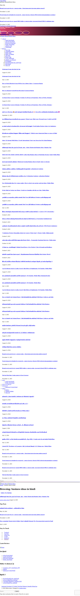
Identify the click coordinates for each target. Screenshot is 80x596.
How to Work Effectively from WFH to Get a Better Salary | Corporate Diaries (22, 83)
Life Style (7, 55)
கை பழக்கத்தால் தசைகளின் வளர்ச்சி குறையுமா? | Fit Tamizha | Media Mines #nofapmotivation (26, 275)
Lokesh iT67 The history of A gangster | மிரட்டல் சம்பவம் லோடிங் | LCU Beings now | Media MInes (26, 446)
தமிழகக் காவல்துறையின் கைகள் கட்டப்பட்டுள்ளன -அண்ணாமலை (18, 332)
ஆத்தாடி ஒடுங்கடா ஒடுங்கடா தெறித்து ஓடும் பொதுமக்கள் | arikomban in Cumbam (22, 168)
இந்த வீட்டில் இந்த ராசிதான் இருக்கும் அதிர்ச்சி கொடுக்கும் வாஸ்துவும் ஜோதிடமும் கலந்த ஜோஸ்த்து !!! (27, 261)
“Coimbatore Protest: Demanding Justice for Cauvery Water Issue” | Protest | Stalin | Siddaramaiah (27, 233)
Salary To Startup (9, 54)
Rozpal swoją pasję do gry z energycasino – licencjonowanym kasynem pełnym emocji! (22, 8)
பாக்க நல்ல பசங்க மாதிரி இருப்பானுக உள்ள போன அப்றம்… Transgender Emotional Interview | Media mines (29, 240)
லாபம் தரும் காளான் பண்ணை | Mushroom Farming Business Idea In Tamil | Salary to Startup (26, 161)
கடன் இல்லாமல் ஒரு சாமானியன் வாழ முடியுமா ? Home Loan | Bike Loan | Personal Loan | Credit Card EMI (29, 119)
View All (7, 65)
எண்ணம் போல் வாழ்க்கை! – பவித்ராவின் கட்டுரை (12, 508)
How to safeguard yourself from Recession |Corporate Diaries (18, 90)
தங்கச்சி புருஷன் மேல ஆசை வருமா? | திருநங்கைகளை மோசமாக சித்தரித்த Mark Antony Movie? (26, 254)
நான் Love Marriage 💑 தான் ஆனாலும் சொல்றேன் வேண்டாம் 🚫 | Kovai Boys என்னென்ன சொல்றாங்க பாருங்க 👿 (31, 112)
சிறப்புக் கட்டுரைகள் (10, 43)
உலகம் (3, 380)
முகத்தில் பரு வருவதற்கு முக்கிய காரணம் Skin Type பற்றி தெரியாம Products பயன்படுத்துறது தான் (26, 197)
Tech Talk (7, 50)
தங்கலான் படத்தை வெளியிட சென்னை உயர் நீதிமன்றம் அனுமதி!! (18, 396)
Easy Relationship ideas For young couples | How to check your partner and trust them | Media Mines (28, 183)
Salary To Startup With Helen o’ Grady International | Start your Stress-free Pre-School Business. (27, 140)
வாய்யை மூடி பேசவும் (10, 60)
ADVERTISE (3, 34)
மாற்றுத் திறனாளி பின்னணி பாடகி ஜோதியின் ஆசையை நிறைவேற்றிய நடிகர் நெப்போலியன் (24, 432)
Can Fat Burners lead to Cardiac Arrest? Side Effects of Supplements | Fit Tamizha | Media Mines (27, 268)
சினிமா (3, 388)
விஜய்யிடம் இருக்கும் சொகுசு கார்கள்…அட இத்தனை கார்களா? (18, 425)
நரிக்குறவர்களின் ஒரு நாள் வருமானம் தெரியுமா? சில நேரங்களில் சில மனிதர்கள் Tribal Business (25, 304)
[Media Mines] (7, 36)
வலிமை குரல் (8, 45)
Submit (17, 591)
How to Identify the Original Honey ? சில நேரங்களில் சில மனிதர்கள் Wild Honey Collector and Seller (28, 297)
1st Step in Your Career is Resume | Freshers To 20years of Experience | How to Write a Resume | (27, 97)
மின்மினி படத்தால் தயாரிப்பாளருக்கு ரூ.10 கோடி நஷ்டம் (15, 410)
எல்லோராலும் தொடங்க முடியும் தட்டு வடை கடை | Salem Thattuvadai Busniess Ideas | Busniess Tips (26, 147)
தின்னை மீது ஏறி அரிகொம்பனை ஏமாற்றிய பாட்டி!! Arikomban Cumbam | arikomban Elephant (25, 176)
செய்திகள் (8, 64)
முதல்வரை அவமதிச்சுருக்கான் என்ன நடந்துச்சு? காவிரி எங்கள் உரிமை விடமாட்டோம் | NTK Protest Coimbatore (29, 225)
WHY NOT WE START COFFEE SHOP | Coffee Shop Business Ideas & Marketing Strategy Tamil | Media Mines (31, 154)
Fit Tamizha (8, 61)
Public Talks (8, 53)
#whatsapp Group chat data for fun (11, 69)
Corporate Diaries (9, 51)
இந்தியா (4, 48)
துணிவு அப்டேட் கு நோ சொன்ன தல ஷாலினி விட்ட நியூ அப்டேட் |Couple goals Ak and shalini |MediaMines (28, 439)
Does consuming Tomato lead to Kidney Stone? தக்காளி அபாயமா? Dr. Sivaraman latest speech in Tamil (26, 521)
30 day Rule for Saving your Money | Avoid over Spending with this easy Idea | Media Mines (25, 190)
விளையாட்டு (5, 385)
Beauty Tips (8, 57)
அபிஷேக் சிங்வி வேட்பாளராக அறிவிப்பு (11, 346)
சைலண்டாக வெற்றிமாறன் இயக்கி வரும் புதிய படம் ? (15, 403)
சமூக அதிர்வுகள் (9, 58)
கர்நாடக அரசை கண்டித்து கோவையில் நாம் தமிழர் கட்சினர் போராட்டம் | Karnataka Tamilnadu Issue (27, 218)
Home (1, 485)
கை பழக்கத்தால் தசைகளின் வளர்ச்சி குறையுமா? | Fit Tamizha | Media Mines (21, 282)
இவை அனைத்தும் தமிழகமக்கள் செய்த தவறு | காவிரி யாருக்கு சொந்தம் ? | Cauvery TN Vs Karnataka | (28, 211)
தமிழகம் (4, 38)
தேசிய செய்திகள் (9, 44)
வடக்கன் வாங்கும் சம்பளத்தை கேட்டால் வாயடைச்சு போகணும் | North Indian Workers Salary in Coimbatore (29, 126)
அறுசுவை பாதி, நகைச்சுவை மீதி (11, 567)
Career (10, 34)
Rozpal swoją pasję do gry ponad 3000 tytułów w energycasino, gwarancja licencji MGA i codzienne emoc (27, 21)
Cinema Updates (9, 391)
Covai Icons (8, 47)
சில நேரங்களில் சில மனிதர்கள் (13, 62)
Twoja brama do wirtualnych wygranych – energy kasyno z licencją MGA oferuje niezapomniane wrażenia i (27, 14)
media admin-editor (5, 500)
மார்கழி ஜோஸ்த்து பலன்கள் (10, 582)
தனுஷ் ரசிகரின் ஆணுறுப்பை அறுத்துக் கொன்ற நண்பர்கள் (16, 339)
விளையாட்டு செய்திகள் (11, 387)
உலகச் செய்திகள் (9, 40)
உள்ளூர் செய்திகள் (10, 41)
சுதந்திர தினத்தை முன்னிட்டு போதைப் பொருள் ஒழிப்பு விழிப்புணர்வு (18, 325)
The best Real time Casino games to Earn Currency (15, 375)
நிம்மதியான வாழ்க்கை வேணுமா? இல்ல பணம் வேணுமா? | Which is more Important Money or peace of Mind (29, 133)
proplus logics (22, 588)
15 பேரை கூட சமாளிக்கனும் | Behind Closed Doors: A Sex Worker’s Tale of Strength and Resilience (27, 247)
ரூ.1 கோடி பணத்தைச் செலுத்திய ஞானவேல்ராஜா (14, 417)
